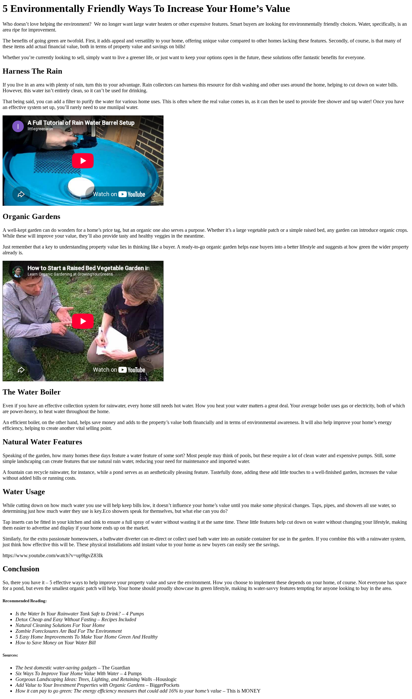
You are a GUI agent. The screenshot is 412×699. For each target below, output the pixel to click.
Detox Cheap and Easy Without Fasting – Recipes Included (75, 619)
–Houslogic (96, 679)
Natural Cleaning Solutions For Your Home (60, 625)
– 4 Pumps (78, 673)
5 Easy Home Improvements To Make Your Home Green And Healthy (86, 637)
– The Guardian (72, 667)
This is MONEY (138, 691)
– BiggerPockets (97, 685)
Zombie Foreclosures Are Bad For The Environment (68, 631)
